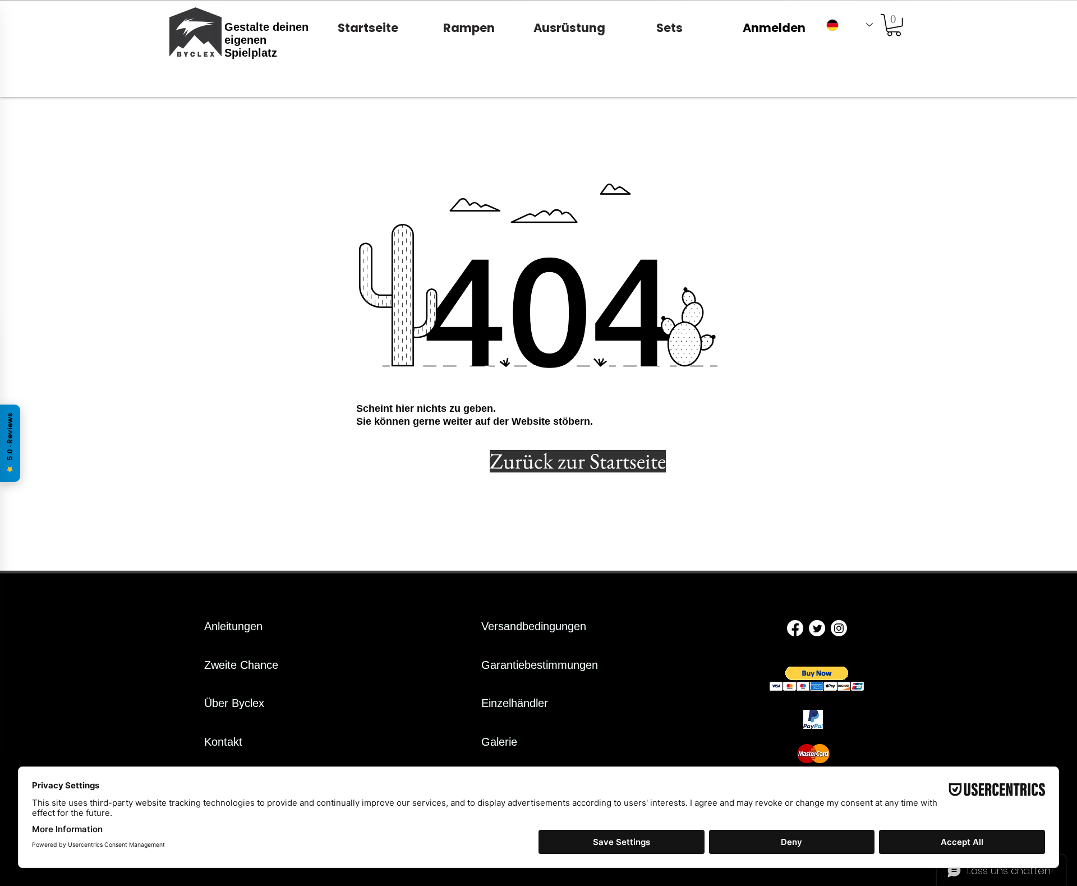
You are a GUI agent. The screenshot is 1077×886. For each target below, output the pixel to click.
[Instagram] (839, 628)
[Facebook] (795, 628)
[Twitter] (817, 628)
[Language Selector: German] (849, 25)
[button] (894, 25)
